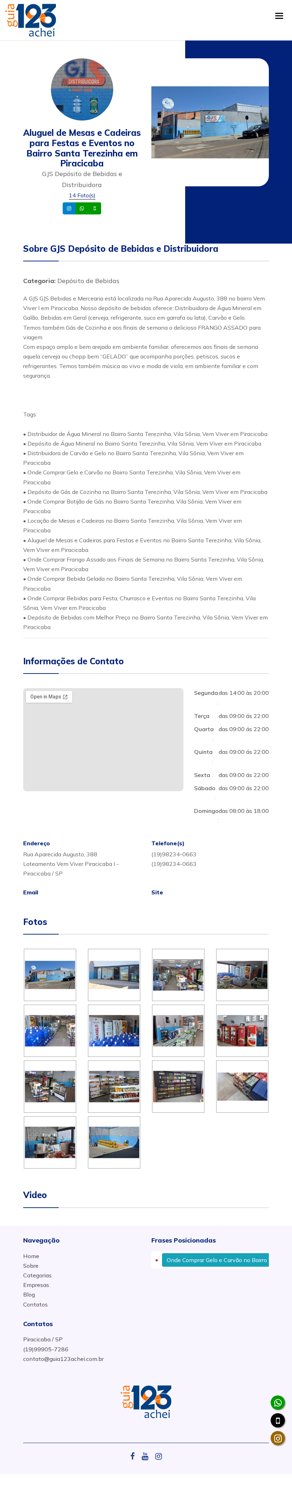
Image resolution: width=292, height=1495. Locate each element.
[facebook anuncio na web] (135, 1456)
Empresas (36, 1284)
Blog (29, 1294)
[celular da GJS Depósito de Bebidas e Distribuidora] (278, 1420)
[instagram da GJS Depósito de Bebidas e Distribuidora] (278, 1438)
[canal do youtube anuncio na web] (148, 1456)
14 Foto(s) (82, 195)
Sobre (30, 1265)
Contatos (35, 1304)
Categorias (37, 1275)
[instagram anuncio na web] (158, 1456)
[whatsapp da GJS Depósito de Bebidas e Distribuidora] (278, 1402)
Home (31, 1256)
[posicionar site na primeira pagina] (30, 19)
